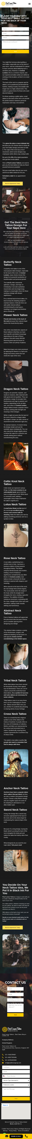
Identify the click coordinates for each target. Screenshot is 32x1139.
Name (8, 986)
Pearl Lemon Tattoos (8, 897)
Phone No (9, 997)
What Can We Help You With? (15, 1003)
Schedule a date (7, 176)
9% (12, 157)
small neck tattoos (17, 247)
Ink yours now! (17, 845)
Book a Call (13, 1124)
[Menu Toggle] (29, 4)
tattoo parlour (9, 903)
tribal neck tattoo (21, 235)
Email (8, 992)
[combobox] (4, 1076)
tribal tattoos (11, 684)
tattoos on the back (10, 912)
